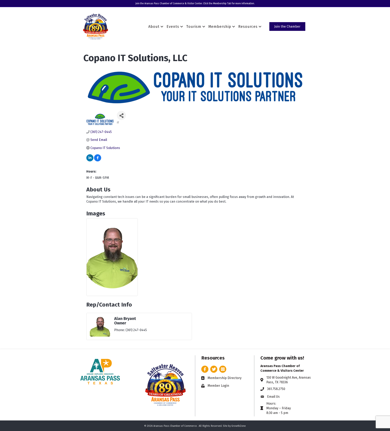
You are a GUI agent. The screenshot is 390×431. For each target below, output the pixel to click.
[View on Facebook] (97, 160)
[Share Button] (121, 115)
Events (173, 26)
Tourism (193, 26)
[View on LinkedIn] (89, 160)
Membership (219, 26)
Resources (248, 26)
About (153, 26)
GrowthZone (238, 425)
